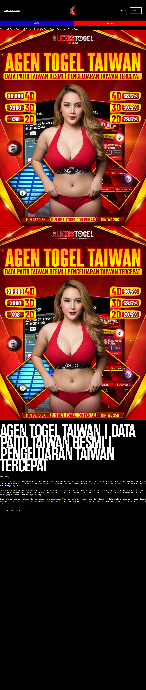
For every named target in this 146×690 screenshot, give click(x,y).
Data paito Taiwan (7, 490)
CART (123, 10)
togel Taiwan (26, 481)
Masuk (135, 10)
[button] (12, 510)
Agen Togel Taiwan (12, 10)
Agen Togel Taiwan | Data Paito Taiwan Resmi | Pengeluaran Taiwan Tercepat (48, 29)
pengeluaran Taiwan (59, 499)
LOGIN (36, 23)
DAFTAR (110, 23)
